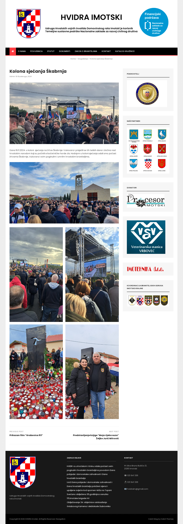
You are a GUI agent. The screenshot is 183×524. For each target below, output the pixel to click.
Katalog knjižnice (125, 51)
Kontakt (106, 51)
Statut (51, 51)
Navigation (60, 519)
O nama (22, 51)
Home (73, 59)
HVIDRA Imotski (31, 519)
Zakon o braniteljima (86, 51)
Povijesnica (36, 51)
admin (12, 76)
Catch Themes (167, 519)
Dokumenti (64, 51)
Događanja (83, 59)
